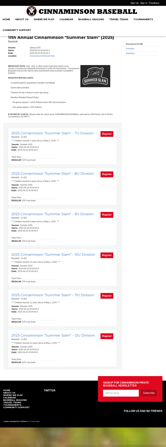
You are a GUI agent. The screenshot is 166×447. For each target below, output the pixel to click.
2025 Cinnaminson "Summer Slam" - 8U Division (53, 173)
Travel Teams (118, 19)
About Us (22, 19)
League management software (15, 421)
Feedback (154, 3)
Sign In (143, 3)
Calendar (66, 19)
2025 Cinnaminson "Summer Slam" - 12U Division (53, 335)
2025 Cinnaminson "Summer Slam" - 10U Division (53, 254)
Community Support (17, 30)
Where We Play (44, 19)
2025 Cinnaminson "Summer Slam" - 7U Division (53, 133)
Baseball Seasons (91, 19)
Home (6, 19)
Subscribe (149, 393)
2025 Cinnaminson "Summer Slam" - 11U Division (53, 295)
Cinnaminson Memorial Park (42, 56)
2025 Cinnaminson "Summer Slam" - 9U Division (53, 214)
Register (107, 133)
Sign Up (134, 3)
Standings (130, 53)
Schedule (130, 48)
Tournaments (143, 19)
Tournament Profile (134, 44)
